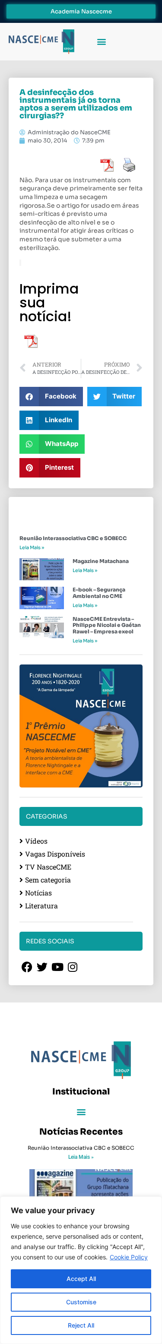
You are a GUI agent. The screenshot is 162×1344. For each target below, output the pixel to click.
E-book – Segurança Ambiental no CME (99, 592)
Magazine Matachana (101, 561)
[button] (101, 42)
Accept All (81, 1278)
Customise (81, 1302)
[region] (81, 1270)
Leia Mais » (31, 547)
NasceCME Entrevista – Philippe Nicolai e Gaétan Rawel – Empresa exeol (107, 625)
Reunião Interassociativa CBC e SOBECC (73, 538)
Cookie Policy (129, 1257)
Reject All (81, 1325)
